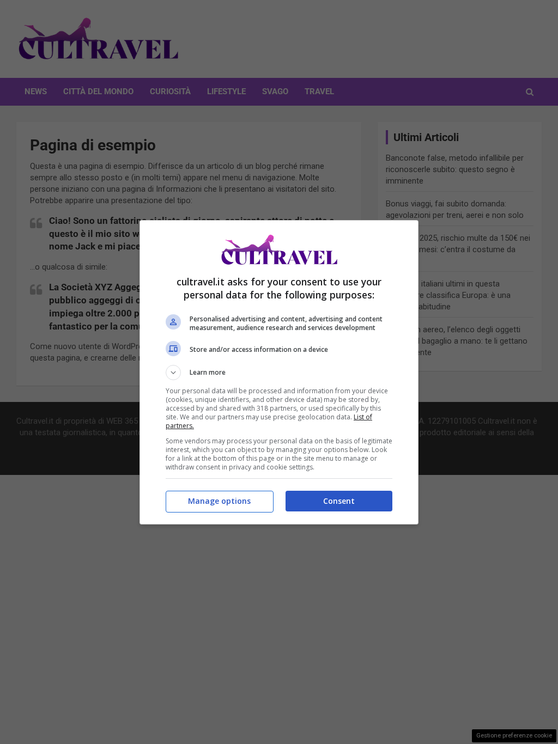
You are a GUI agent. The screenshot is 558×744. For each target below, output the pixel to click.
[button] (279, 372)
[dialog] (279, 372)
